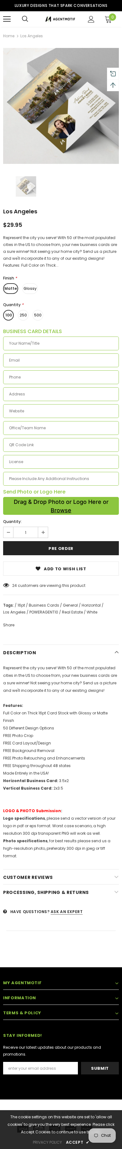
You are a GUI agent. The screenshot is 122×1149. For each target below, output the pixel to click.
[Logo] (60, 18)
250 (23, 315)
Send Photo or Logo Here (34, 492)
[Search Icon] (25, 19)
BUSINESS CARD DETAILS (32, 331)
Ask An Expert (67, 911)
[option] (61, 106)
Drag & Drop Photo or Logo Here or (61, 505)
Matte (10, 288)
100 (8, 315)
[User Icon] (91, 19)
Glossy (30, 288)
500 (38, 315)
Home (8, 36)
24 (14, 585)
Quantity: (12, 521)
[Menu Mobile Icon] (7, 19)
